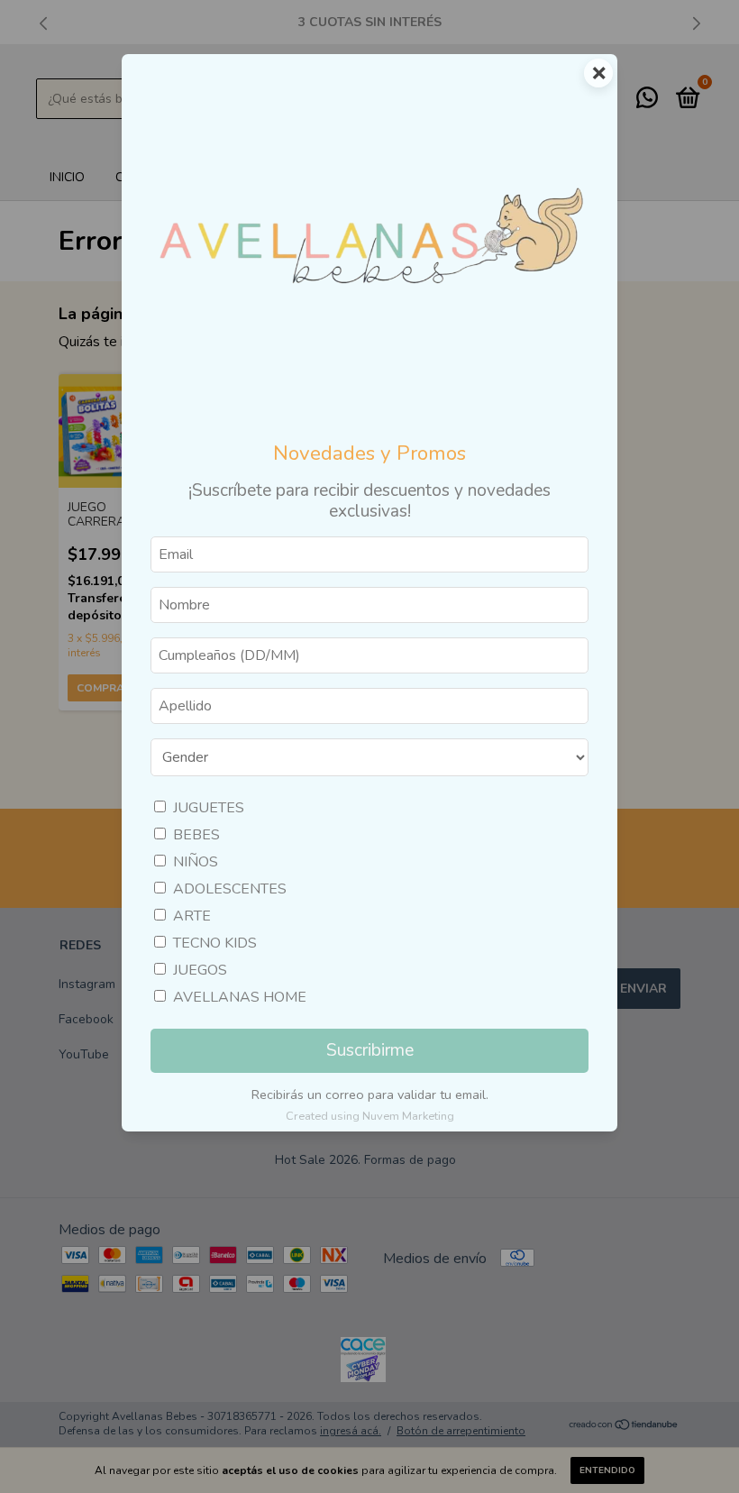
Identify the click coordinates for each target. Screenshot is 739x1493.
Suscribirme (370, 1050)
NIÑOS (195, 862)
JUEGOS (200, 970)
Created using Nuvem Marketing (370, 1116)
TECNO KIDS (215, 943)
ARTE (192, 916)
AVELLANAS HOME (239, 997)
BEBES (196, 835)
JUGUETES (208, 808)
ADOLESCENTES (230, 889)
